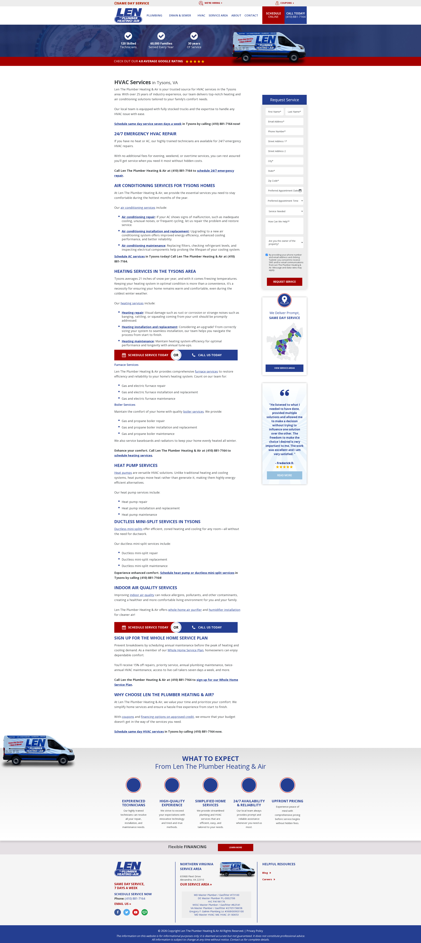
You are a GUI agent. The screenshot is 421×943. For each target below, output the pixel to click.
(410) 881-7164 (222, 124)
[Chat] (144, 912)
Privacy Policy (255, 931)
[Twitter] (126, 912)
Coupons (286, 3)
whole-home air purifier (185, 610)
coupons (128, 717)
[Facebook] (117, 912)
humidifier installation (224, 610)
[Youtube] (135, 912)
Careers (267, 879)
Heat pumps (123, 473)
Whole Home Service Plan (185, 650)
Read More (284, 475)
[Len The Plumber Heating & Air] (128, 15)
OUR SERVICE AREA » (196, 884)
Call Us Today (210, 355)
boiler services (193, 411)
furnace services (206, 371)
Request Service (284, 281)
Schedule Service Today (148, 355)
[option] (133, 803)
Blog (265, 872)
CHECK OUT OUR (148, 61)
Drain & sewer (180, 15)
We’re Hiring (213, 2)
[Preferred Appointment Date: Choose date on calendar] (300, 190)
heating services (132, 303)
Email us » (122, 904)
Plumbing (154, 15)
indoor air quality (142, 595)
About (236, 15)
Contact (251, 15)
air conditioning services (138, 208)
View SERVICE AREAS (284, 368)
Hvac (201, 15)
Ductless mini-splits (128, 529)
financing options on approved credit (167, 717)
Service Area (218, 15)
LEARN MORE (235, 847)
